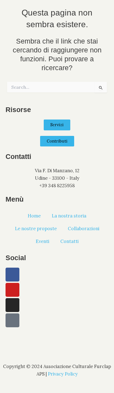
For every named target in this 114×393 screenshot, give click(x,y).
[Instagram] (12, 305)
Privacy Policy (63, 374)
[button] (57, 7)
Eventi (42, 241)
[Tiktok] (12, 320)
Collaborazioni (83, 228)
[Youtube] (12, 290)
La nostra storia (69, 216)
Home (34, 216)
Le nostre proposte (36, 228)
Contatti (69, 241)
